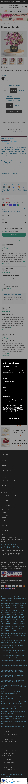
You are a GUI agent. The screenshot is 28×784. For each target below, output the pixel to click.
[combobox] (6, 400)
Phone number (6, 396)
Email (4, 387)
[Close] (25, 361)
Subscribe (14, 418)
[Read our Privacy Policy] (24, 408)
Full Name (5, 378)
